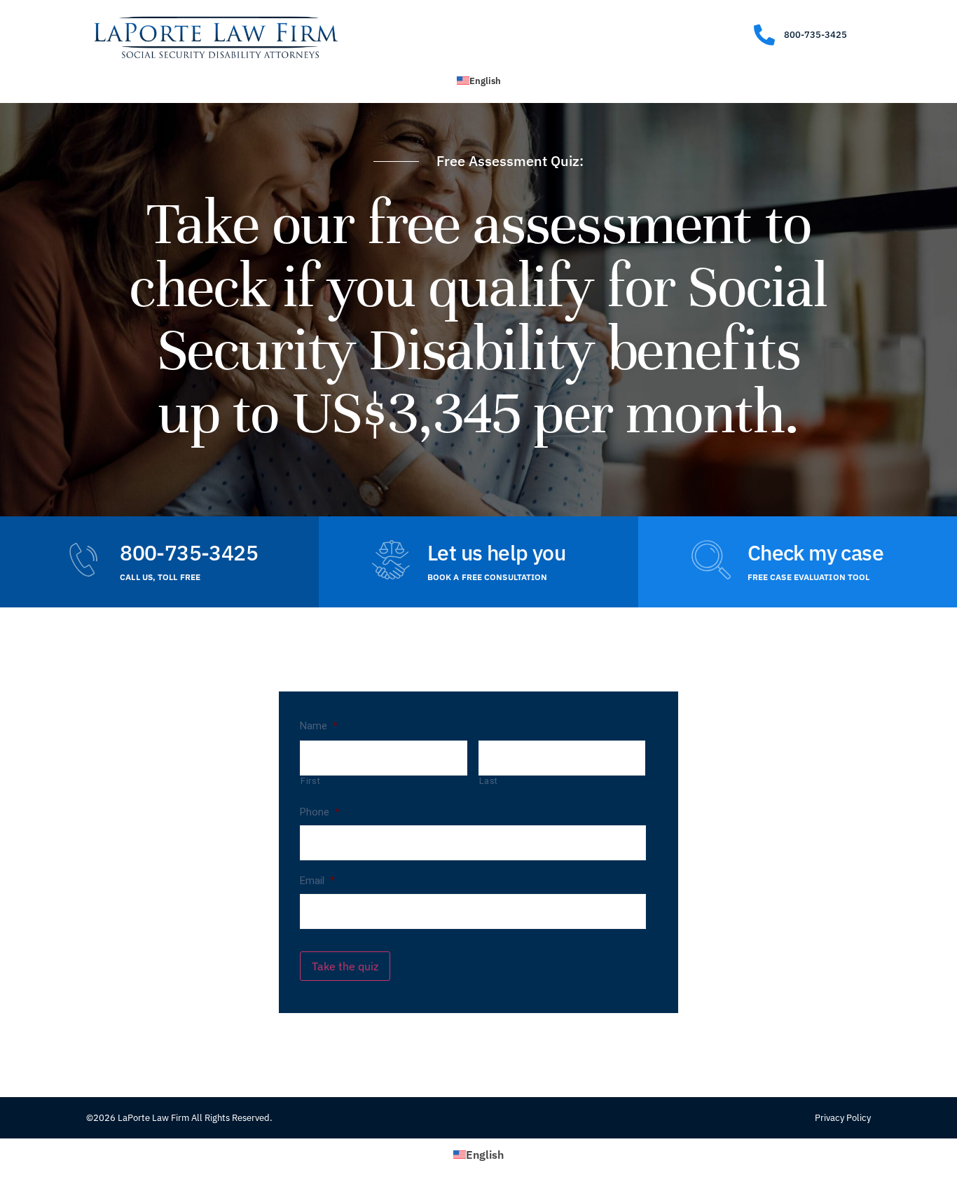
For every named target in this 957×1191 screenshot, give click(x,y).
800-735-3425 (189, 552)
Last (489, 780)
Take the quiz (345, 966)
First (310, 780)
